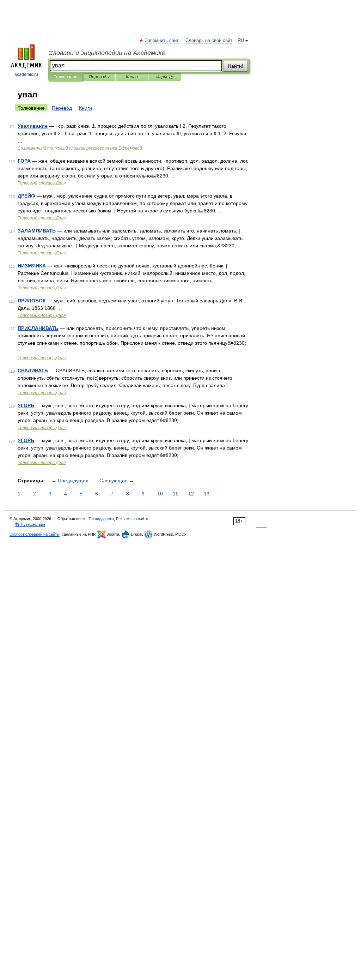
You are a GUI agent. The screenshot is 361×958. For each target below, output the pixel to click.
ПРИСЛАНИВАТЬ (38, 328)
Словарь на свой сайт (208, 40)
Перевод (62, 108)
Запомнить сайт (162, 40)
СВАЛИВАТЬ (33, 370)
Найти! (235, 66)
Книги (132, 76)
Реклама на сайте (132, 519)
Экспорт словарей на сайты (35, 534)
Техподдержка (101, 519)
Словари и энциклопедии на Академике (106, 52)
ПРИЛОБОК (32, 300)
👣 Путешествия (30, 524)
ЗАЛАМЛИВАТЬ (37, 231)
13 (206, 493)
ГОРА (24, 161)
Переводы (99, 76)
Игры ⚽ (164, 76)
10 (160, 493)
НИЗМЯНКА (32, 266)
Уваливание (33, 126)
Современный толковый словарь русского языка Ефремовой (80, 148)
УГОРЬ (26, 405)
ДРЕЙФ (26, 196)
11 (175, 493)
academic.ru (26, 74)
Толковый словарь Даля (42, 183)
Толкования (65, 76)
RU (241, 40)
